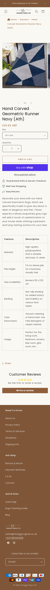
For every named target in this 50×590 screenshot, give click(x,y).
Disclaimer (11, 437)
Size (4, 129)
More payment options (25, 174)
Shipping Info (12, 444)
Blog (7, 514)
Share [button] (8, 363)
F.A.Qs (8, 476)
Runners (24, 19)
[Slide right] (31, 103)
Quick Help (11, 501)
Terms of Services (15, 431)
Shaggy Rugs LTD (29, 585)
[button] (6, 11)
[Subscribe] (41, 562)
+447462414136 (14, 537)
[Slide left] (19, 103)
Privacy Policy (12, 424)
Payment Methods (15, 469)
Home (14, 19)
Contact (10, 482)
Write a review (25, 390)
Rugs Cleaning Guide (16, 508)
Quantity (6, 142)
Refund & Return (14, 463)
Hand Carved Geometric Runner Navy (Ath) (24, 23)
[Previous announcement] (5, 4)
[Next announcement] (45, 4)
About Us (10, 418)
